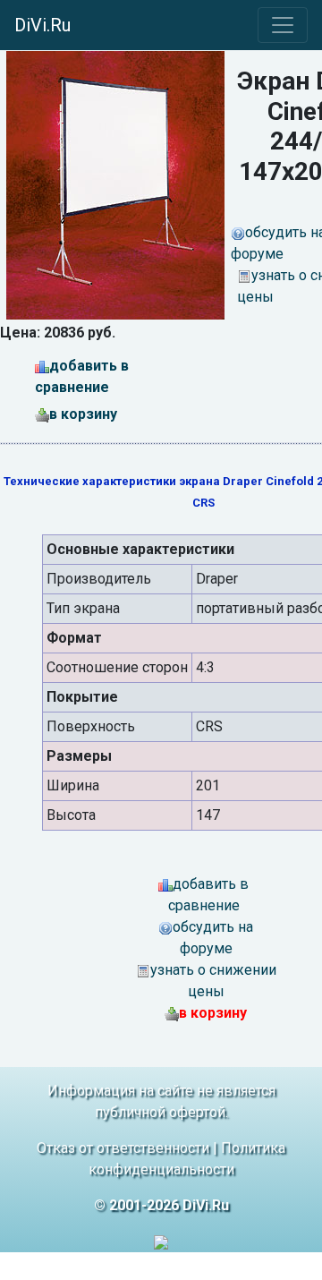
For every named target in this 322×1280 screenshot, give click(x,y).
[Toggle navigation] (283, 25)
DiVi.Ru (42, 25)
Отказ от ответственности (123, 1147)
